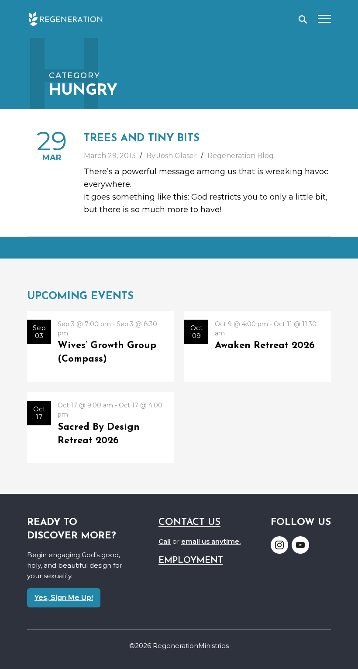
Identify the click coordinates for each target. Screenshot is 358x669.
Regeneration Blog (240, 156)
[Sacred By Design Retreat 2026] (100, 427)
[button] (303, 19)
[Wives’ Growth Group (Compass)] (100, 346)
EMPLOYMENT (190, 560)
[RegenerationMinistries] (65, 18)
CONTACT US (189, 522)
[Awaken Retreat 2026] (257, 346)
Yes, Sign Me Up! (63, 597)
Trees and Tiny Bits (142, 138)
